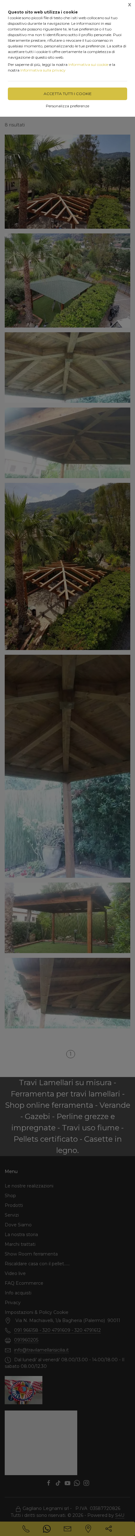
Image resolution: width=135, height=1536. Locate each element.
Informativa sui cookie (88, 64)
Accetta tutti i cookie (68, 93)
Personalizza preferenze (67, 106)
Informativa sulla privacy (43, 70)
